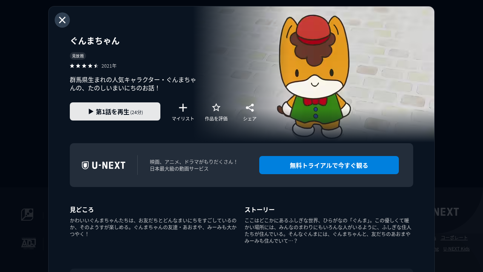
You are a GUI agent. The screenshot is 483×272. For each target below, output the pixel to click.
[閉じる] (62, 20)
